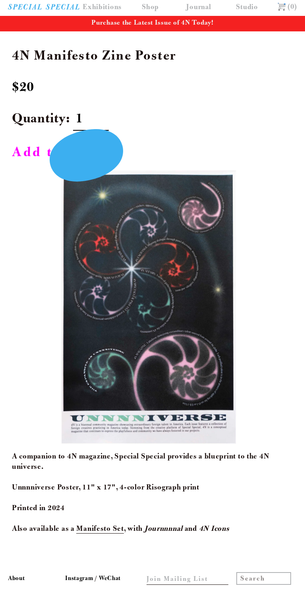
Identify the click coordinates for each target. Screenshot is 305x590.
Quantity (39, 120)
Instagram (80, 579)
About (16, 579)
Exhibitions (102, 8)
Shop (150, 8)
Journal (198, 8)
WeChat (110, 579)
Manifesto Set (100, 529)
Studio (247, 8)
